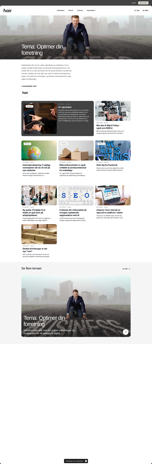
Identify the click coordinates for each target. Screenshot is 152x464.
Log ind (134, 3)
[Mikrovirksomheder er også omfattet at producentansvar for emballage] (76, 159)
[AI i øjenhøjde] (57, 118)
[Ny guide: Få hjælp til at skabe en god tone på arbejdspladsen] (39, 203)
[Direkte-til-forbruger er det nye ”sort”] (39, 241)
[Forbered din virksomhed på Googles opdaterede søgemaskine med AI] (76, 203)
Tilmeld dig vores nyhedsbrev (75, 461)
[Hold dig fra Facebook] (113, 156)
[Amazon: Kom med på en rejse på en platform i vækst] (113, 202)
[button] (129, 269)
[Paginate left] (23, 306)
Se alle (125, 269)
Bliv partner (143, 3)
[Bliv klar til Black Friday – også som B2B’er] (113, 117)
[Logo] (8, 10)
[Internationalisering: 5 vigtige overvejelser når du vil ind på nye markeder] (39, 159)
